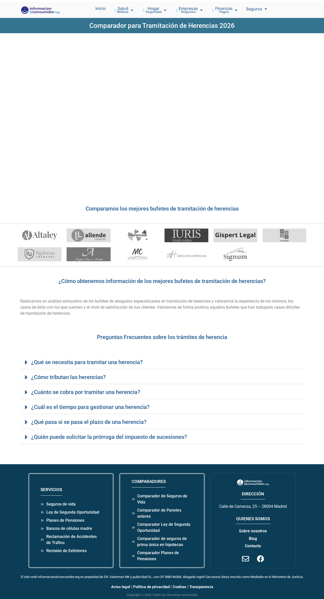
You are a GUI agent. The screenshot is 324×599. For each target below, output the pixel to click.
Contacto (253, 546)
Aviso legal (120, 587)
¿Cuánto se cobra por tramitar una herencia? (85, 392)
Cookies (179, 587)
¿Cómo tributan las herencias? (68, 377)
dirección (253, 493)
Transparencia (201, 587)
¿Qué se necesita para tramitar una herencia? (87, 362)
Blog (253, 538)
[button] (124, 10)
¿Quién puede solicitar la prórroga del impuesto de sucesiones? (109, 437)
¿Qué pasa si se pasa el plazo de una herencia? (89, 422)
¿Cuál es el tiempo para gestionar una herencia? (90, 407)
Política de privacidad (151, 587)
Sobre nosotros (253, 531)
